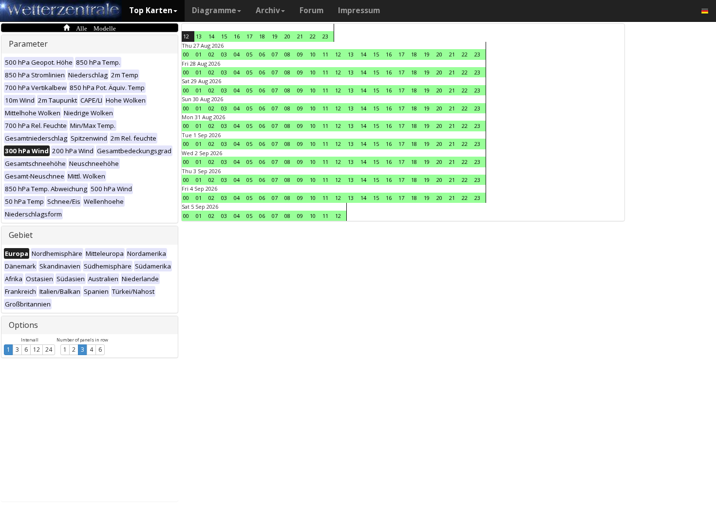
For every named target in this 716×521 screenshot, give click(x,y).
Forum (311, 10)
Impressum (359, 10)
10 (313, 54)
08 (287, 54)
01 (199, 54)
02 (211, 54)
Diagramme (214, 10)
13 (199, 36)
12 (36, 349)
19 (275, 36)
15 (224, 36)
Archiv (268, 10)
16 (237, 36)
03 (224, 54)
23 (325, 36)
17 (249, 36)
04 (237, 54)
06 (262, 54)
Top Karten (150, 10)
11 (325, 54)
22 (313, 36)
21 (300, 36)
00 (186, 54)
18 (262, 36)
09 (300, 54)
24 (48, 349)
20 (287, 36)
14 (211, 36)
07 (275, 54)
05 (249, 54)
